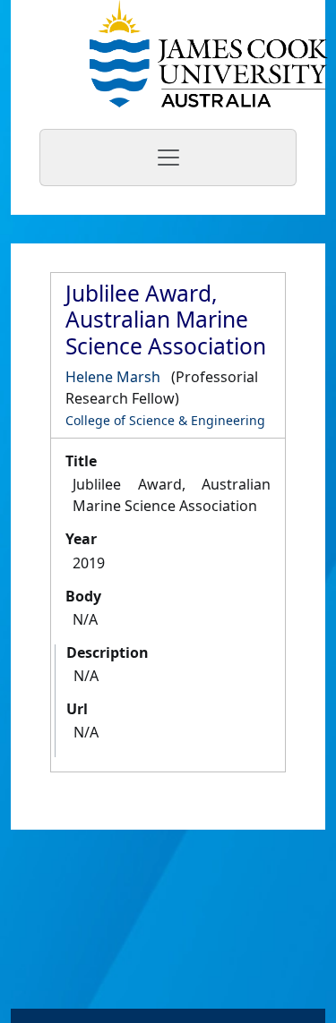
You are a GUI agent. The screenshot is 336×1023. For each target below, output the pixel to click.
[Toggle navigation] (168, 157)
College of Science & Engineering (165, 420)
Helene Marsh (112, 377)
